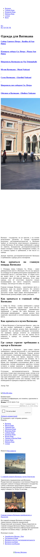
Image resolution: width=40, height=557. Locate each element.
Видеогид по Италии (12, 544)
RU (2, 26)
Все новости (11, 451)
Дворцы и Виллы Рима (13, 438)
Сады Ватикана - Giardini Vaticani (16, 77)
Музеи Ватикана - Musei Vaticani (15, 69)
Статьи (7, 16)
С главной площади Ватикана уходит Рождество (18, 476)
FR (10, 27)
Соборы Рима (9, 10)
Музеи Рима (9, 436)
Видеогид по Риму (11, 542)
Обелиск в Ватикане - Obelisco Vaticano (18, 93)
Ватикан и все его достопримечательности (20, 540)
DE (7, 27)
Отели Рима (9, 440)
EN (5, 27)
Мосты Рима (9, 425)
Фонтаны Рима (10, 431)
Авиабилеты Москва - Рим (14, 536)
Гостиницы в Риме (11, 538)
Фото (7, 17)
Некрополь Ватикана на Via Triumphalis (19, 62)
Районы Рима (9, 14)
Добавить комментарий (9, 416)
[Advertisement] (20, 211)
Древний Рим (9, 427)
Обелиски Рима (10, 429)
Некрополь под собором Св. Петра (16, 85)
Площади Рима (10, 12)
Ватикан (8, 8)
